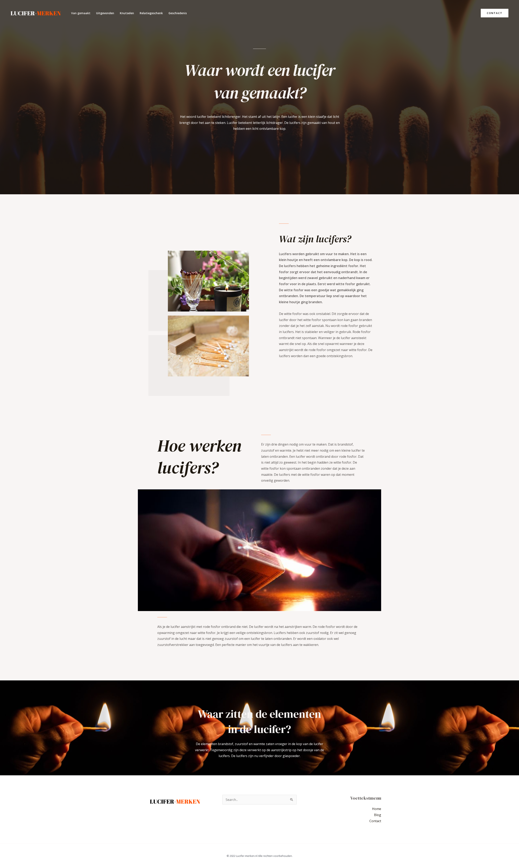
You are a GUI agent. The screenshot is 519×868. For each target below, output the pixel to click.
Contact (375, 821)
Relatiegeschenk (151, 13)
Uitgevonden (105, 13)
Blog (377, 815)
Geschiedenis (177, 13)
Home (376, 809)
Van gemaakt (80, 13)
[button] (494, 13)
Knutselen (127, 13)
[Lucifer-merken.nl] (35, 13)
